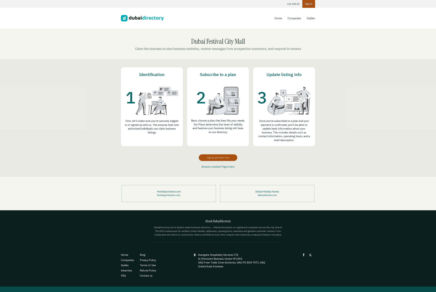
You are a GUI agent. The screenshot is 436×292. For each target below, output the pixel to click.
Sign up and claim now (218, 157)
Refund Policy (148, 270)
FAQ (123, 275)
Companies (294, 18)
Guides (311, 18)
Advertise (126, 270)
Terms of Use (148, 265)
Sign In (308, 3)
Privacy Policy (148, 260)
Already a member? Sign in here (218, 166)
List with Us (293, 4)
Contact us (146, 275)
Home (278, 18)
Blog (142, 254)
